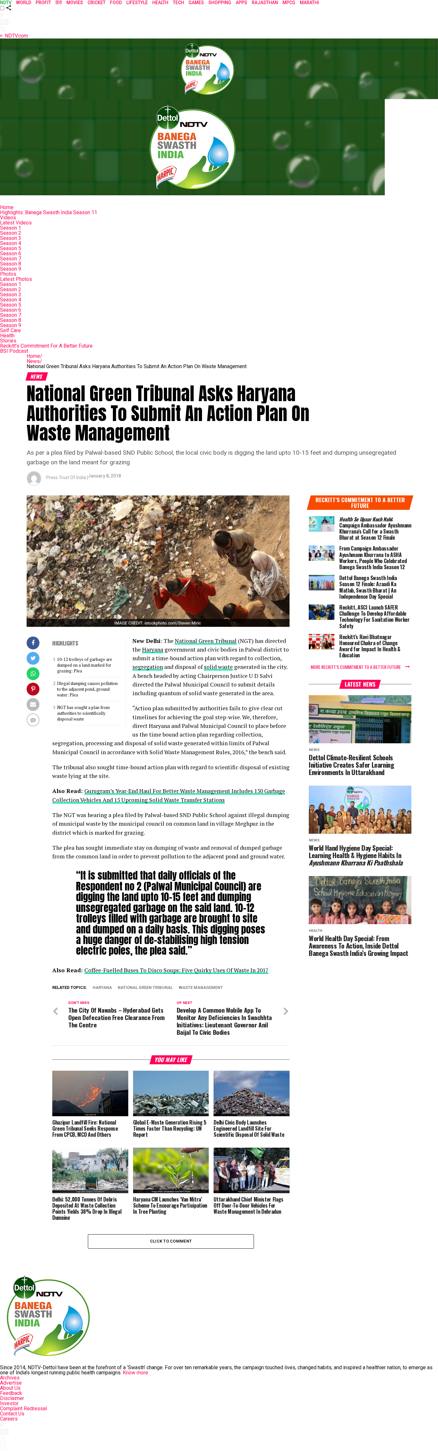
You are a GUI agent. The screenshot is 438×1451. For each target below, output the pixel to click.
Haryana (152, 649)
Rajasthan (265, 2)
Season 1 (10, 228)
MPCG (288, 2)
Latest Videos (16, 223)
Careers (9, 1419)
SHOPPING (219, 2)
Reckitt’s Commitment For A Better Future (46, 346)
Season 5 (10, 248)
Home (6, 207)
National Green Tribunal (206, 641)
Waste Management (201, 988)
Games (196, 2)
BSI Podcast (14, 351)
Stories (8, 341)
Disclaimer (12, 1398)
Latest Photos (16, 279)
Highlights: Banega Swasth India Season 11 (48, 212)
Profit (43, 2)
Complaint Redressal (23, 1408)
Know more (135, 1373)
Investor (9, 1403)
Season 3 (10, 238)
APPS (241, 2)
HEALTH (160, 2)
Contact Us (12, 1414)
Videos (8, 218)
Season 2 (10, 233)
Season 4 (10, 243)
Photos (8, 274)
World (23, 2)
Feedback (11, 1393)
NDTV (6, 2)
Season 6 (10, 253)
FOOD (116, 2)
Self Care (10, 330)
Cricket (96, 2)
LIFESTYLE (137, 2)
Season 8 (10, 264)
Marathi (309, 2)
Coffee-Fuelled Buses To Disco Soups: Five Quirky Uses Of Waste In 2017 (176, 970)
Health (7, 336)
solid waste (218, 667)
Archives (10, 1378)
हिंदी (58, 2)
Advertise (11, 1383)
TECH (178, 2)
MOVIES (74, 2)
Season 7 (10, 259)
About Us (10, 1388)
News (34, 361)
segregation (147, 667)
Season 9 (10, 269)
